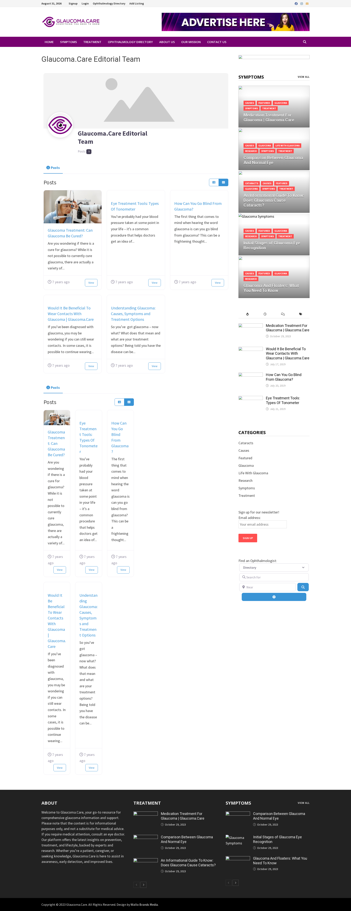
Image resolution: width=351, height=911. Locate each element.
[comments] (283, 314)
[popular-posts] (247, 314)
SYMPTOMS (238, 803)
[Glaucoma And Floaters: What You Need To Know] (238, 859)
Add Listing (136, 3)
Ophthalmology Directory (109, 3)
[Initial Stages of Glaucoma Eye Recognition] (238, 837)
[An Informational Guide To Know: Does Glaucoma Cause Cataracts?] (145, 861)
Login (85, 3)
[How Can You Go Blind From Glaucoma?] (250, 375)
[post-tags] (301, 314)
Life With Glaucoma (287, 145)
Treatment (92, 42)
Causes (249, 102)
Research (251, 150)
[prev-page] (136, 885)
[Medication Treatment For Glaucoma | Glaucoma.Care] (274, 112)
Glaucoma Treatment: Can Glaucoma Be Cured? (56, 443)
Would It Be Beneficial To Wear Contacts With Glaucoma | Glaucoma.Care (71, 313)
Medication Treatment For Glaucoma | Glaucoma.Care (287, 327)
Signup (73, 3)
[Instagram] (302, 3)
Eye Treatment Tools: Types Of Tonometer (283, 400)
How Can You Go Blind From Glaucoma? (283, 377)
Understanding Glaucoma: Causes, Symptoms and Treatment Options (133, 313)
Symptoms (68, 42)
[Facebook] (296, 3)
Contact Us (216, 42)
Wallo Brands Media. (144, 904)
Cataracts (251, 183)
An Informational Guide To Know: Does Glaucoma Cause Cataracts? (188, 862)
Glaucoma (280, 102)
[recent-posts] (265, 314)
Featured (264, 102)
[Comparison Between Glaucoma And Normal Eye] (274, 154)
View (91, 282)
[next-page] (143, 885)
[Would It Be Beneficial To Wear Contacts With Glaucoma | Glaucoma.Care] (250, 349)
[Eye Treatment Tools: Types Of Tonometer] (250, 398)
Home (49, 42)
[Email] (307, 3)
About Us (167, 42)
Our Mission (191, 42)
